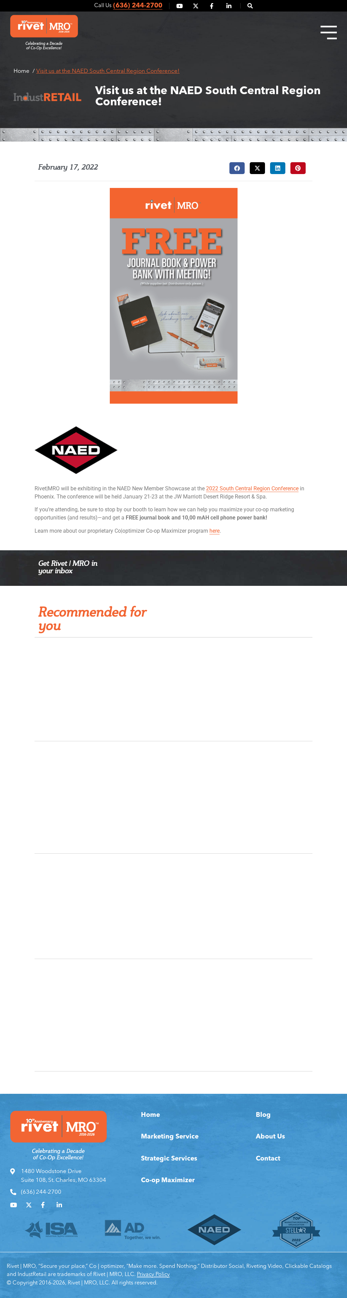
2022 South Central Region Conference (252, 488)
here (214, 531)
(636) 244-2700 (137, 6)
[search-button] (246, 5)
